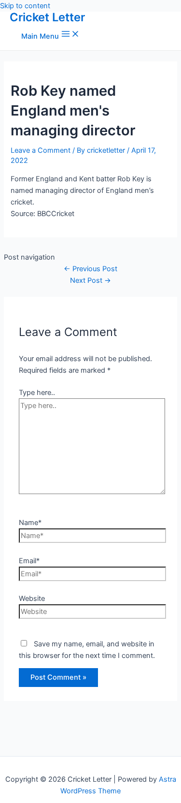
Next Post (90, 280)
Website (32, 598)
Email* (29, 560)
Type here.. (37, 392)
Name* (30, 522)
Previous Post (90, 268)
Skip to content (25, 5)
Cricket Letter (47, 17)
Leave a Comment (40, 150)
